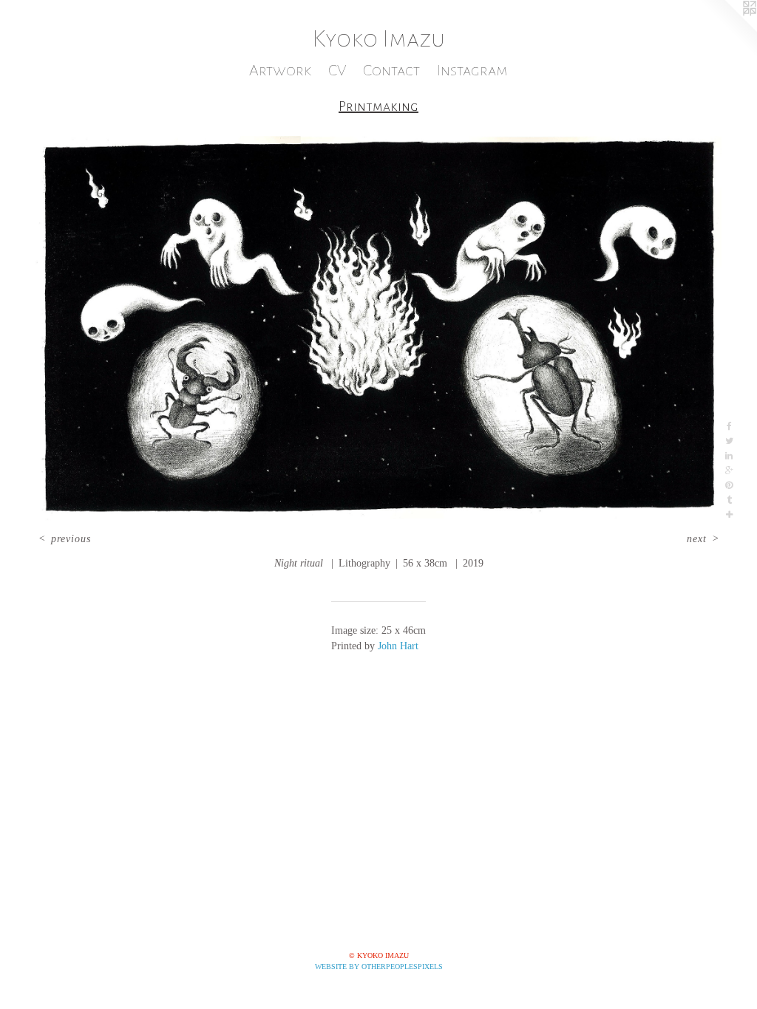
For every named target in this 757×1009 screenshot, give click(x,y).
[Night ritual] (378, 329)
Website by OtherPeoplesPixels (379, 966)
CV (337, 70)
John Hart (398, 645)
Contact (391, 70)
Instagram (472, 70)
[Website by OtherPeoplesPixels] (727, 29)
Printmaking (378, 106)
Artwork (280, 70)
